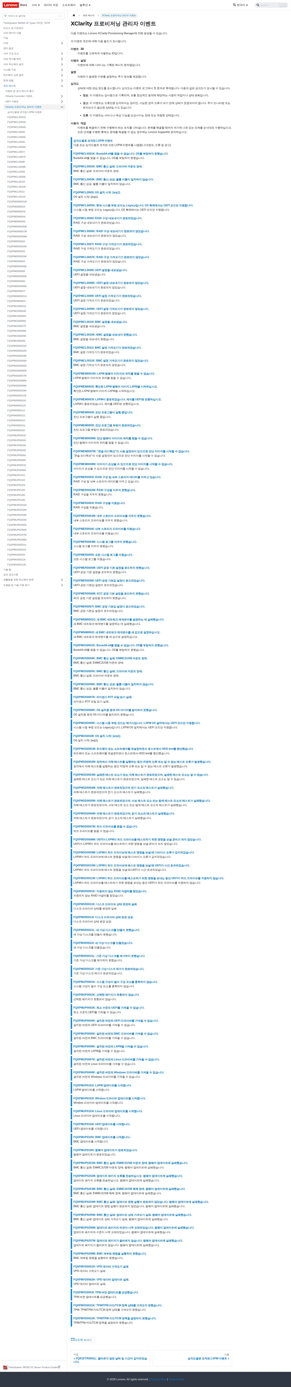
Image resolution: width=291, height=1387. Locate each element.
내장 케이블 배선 (12, 58)
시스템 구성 (9, 69)
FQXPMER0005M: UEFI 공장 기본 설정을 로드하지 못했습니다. (111, 567)
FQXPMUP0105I (16, 495)
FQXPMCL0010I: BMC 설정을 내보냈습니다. (100, 321)
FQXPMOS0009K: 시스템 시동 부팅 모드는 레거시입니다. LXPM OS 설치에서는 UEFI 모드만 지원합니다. (136, 723)
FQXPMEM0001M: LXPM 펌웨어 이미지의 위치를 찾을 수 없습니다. (114, 373)
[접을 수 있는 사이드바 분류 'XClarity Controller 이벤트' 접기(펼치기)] (62, 96)
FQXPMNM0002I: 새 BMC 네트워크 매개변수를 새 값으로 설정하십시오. (116, 632)
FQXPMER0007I (16, 291)
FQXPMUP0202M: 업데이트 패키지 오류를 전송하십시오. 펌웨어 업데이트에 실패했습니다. (128, 1175)
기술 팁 (7, 569)
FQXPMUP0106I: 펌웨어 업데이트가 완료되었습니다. (105, 1150)
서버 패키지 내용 (12, 33)
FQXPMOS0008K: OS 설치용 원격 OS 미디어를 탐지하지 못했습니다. (115, 710)
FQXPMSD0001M (16, 346)
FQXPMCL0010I (16, 181)
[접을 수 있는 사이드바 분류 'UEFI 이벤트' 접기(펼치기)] (62, 101)
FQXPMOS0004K (16, 311)
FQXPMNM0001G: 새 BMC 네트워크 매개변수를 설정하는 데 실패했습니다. (118, 619)
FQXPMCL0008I (16, 161)
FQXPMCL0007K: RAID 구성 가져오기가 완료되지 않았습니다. (111, 257)
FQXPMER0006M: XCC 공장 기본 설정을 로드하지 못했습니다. (111, 593)
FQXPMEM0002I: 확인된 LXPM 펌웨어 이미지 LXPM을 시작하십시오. (115, 386)
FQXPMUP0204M (16, 519)
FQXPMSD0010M (16, 390)
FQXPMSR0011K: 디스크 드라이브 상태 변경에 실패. (105, 904)
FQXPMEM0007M (17, 231)
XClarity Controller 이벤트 (19, 96)
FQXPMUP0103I (16, 485)
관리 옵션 (8, 48)
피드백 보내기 (83, 1339)
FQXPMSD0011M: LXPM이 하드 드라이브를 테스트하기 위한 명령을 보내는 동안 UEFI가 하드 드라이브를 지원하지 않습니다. (148, 878)
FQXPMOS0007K (16, 326)
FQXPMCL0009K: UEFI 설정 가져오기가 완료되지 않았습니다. (111, 308)
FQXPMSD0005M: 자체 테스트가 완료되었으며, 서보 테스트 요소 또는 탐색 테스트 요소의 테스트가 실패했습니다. (142, 800)
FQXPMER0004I (16, 261)
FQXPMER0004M (16, 266)
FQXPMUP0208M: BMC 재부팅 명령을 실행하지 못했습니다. (110, 1253)
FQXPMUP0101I (16, 475)
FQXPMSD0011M (16, 395)
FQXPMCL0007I (16, 152)
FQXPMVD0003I (16, 554)
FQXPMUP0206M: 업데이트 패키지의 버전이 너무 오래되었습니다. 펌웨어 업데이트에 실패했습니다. (133, 1227)
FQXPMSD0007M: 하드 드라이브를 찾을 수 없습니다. (105, 826)
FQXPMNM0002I (16, 301)
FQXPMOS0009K (16, 336)
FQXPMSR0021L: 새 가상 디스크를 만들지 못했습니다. (106, 930)
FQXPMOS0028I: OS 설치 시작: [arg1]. (97, 736)
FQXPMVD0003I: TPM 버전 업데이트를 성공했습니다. (106, 1292)
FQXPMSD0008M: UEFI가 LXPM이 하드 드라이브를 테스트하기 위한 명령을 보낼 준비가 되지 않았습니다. (137, 839)
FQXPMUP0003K (16, 445)
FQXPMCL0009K (16, 176)
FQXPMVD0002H (16, 549)
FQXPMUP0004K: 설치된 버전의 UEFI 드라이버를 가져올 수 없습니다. (116, 1020)
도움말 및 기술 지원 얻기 (16, 585)
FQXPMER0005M (16, 276)
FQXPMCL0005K (16, 137)
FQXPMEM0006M (17, 226)
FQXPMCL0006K (16, 147)
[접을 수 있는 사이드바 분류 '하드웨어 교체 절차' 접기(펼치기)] (62, 75)
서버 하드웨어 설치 (13, 64)
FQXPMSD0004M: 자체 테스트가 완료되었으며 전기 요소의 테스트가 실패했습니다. (123, 787)
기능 (5, 38)
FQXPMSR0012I (16, 410)
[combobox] (8, 16)
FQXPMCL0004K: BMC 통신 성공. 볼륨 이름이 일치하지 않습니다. (113, 179)
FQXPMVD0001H (16, 544)
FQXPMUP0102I (16, 480)
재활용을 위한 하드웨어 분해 (18, 579)
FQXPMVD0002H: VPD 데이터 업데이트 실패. (101, 1279)
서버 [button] (34, 5)
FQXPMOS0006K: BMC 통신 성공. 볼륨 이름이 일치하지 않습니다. (113, 684)
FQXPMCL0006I (16, 142)
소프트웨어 (69, 5)
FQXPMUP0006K (16, 460)
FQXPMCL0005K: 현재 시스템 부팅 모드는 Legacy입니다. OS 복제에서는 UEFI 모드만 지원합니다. (133, 205)
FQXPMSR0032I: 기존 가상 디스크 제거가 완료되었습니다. (108, 968)
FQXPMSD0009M (16, 385)
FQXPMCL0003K (16, 122)
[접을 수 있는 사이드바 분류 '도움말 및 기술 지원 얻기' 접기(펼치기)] (62, 585)
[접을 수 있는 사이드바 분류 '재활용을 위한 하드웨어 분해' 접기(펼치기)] (62, 580)
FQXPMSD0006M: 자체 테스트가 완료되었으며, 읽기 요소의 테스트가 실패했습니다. (124, 813)
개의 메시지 (9, 85)
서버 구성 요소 (11, 53)
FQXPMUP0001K (16, 435)
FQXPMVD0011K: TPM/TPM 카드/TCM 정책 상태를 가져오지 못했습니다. (117, 1305)
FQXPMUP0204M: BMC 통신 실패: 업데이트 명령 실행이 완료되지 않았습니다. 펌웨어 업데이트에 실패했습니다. (141, 1201)
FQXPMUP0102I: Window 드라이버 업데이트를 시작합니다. (109, 1098)
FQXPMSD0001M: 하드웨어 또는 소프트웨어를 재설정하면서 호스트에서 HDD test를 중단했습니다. (133, 748)
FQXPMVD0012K (16, 564)
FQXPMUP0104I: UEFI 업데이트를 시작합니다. (101, 1124)
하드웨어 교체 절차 (13, 75)
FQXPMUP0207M (16, 534)
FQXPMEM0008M (17, 236)
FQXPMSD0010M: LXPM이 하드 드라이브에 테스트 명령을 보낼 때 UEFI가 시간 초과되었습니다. (131, 865)
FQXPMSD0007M (16, 375)
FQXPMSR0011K (16, 405)
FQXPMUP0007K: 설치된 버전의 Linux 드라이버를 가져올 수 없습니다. (116, 1059)
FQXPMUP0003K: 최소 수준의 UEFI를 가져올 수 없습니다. (108, 1007)
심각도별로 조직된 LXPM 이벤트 (24, 112)
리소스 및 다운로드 (13, 28)
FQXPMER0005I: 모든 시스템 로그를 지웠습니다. (103, 554)
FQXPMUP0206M (16, 529)
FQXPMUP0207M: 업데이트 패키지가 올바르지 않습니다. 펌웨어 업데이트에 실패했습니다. (128, 1240)
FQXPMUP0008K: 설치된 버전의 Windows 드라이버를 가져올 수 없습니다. (118, 1072)
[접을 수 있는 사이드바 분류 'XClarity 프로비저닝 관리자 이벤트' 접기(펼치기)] (62, 107)
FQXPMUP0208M (16, 539)
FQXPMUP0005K (16, 455)
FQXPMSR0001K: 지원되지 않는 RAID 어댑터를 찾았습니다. (110, 891)
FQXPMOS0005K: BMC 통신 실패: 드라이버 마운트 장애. (108, 671)
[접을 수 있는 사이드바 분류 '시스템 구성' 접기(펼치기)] (62, 69)
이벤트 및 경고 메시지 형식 (19, 91)
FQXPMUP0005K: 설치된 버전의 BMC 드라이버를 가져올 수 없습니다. (116, 1033)
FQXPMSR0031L (16, 425)
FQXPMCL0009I (16, 171)
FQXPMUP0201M (16, 505)
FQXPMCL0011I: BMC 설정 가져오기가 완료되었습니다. (107, 347)
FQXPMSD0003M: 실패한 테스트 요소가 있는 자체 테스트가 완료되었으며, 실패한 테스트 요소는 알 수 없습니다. (140, 774)
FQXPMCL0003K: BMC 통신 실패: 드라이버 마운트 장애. (107, 166)
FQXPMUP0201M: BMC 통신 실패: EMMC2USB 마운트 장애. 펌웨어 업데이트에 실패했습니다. (130, 1162)
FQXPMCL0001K (16, 117)
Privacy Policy (157, 1379)
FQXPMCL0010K (16, 186)
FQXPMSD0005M (16, 365)
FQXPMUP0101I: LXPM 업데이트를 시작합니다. (102, 1085)
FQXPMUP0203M (16, 515)
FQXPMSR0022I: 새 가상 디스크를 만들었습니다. (103, 943)
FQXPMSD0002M (16, 350)
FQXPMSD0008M (16, 380)
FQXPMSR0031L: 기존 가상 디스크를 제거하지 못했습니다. (109, 956)
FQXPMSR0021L (16, 415)
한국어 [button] (241, 5)
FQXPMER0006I (16, 281)
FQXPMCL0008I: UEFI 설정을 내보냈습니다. (100, 270)
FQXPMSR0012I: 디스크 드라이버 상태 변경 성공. (103, 917)
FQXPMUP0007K (16, 465)
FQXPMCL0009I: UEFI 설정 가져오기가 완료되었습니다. (107, 295)
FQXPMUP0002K (16, 440)
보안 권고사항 (10, 574)
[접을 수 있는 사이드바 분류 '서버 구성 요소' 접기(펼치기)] (62, 53)
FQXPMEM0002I (16, 206)
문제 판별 (8, 80)
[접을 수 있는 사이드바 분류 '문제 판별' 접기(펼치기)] (62, 80)
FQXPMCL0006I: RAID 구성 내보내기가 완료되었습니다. (107, 218)
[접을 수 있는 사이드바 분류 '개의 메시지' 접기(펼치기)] (62, 86)
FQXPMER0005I (16, 271)
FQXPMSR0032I (16, 430)
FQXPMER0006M (16, 286)
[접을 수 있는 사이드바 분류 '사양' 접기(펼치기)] (62, 43)
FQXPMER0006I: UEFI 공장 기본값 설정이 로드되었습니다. (109, 580)
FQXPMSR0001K (16, 400)
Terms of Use (176, 1379)
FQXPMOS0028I (16, 340)
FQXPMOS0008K (16, 331)
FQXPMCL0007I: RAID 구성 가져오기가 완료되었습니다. (107, 244)
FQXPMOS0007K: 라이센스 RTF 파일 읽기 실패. (102, 697)
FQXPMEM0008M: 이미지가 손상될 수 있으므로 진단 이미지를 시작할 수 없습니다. (123, 464)
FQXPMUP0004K (16, 450)
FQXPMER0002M (16, 246)
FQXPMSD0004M (16, 360)
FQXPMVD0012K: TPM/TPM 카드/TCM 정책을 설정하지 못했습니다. (114, 1318)
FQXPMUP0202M (16, 510)
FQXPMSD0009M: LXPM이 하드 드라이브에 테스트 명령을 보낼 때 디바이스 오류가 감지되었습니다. (134, 852)
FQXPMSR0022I (16, 420)
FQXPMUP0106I (16, 500)
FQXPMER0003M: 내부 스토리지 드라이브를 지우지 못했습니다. (112, 515)
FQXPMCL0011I (16, 191)
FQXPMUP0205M (16, 525)
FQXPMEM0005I (16, 221)
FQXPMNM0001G (17, 296)
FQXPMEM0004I (16, 216)
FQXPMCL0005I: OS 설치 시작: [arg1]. (97, 192)
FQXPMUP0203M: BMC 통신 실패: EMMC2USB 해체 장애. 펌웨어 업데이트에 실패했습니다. (129, 1188)
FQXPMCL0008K (16, 167)
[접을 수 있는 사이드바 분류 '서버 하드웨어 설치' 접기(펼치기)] (62, 64)
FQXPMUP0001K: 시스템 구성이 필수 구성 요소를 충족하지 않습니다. (115, 981)
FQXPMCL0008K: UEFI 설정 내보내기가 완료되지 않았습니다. (111, 282)
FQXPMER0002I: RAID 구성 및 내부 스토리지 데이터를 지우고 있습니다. (117, 477)
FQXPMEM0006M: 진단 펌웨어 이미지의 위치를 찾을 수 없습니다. (113, 438)
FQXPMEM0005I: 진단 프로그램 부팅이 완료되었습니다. (107, 425)
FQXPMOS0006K (16, 321)
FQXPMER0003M (16, 256)
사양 (5, 43)
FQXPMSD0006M (16, 370)
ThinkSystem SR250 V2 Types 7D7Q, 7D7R (26, 23)
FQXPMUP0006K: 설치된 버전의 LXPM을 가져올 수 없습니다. (111, 1046)
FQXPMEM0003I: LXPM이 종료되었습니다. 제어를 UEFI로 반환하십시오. (117, 399)
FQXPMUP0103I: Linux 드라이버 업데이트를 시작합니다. (108, 1111)
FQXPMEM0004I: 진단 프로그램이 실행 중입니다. (103, 412)
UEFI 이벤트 (12, 101)
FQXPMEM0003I (16, 211)
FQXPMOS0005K (16, 316)
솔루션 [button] (84, 5)
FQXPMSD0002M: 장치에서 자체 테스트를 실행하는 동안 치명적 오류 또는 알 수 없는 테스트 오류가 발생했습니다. (142, 761)
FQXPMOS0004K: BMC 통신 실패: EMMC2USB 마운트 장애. (110, 658)
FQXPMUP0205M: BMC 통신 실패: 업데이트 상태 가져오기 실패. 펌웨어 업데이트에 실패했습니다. (132, 1214)
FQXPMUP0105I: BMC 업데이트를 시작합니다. (101, 1137)
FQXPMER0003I (16, 251)
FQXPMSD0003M (16, 355)
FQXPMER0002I (16, 241)
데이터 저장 (51, 5)
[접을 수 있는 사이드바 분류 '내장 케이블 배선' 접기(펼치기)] (62, 59)
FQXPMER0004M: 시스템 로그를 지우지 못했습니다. (105, 541)
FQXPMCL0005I (16, 132)
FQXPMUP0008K (16, 470)
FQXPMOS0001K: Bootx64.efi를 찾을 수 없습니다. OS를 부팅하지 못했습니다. (121, 645)
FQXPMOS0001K (16, 306)
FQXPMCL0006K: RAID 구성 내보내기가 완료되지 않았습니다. (111, 231)
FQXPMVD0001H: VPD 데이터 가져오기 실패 (100, 1266)
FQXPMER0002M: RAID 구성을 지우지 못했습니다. (104, 490)
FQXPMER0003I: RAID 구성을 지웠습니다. (99, 503)
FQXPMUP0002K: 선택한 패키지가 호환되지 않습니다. (106, 994)
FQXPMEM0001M (17, 201)
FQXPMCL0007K (16, 157)
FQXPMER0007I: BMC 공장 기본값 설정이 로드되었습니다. (109, 606)
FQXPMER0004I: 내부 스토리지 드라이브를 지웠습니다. (107, 528)
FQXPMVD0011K (16, 559)
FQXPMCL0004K (16, 127)
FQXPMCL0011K (16, 196)
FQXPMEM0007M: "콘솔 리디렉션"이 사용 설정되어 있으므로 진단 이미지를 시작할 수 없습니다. (131, 451)
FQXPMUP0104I (16, 490)
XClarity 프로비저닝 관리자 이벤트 (23, 107)
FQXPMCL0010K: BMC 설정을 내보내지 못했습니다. (105, 334)
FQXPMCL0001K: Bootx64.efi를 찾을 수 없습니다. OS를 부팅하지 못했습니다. (121, 153)
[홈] (74, 15)
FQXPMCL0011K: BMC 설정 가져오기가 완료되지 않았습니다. (111, 360)
